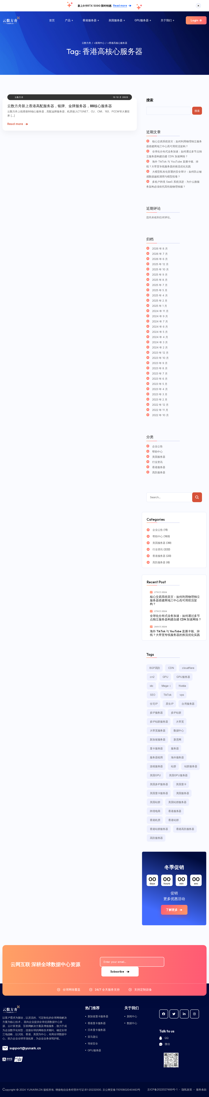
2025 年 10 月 (160, 269)
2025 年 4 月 (160, 295)
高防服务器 (158, 472)
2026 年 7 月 (160, 253)
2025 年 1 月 (159, 305)
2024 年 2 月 (160, 347)
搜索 (149, 100)
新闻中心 (132, 1016)
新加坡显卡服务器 (98, 1016)
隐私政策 (187, 1089)
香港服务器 (89, 20)
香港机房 (155, 820)
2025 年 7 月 (160, 285)
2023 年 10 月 (160, 357)
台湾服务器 (188, 703)
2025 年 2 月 (159, 300)
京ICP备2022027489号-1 (162, 1089)
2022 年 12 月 (160, 404)
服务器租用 (156, 757)
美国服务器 (115, 20)
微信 (167, 1044)
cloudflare (188, 668)
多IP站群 (176, 712)
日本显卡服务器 (97, 1029)
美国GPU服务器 (178, 775)
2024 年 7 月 (160, 321)
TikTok (167, 694)
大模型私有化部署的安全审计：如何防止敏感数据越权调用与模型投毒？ (174, 174)
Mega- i (165, 685)
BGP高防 (154, 668)
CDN (171, 668)
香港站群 (173, 820)
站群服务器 (190, 766)
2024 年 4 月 (160, 337)
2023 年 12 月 (160, 352)
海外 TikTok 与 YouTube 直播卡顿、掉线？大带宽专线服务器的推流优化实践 (172, 164)
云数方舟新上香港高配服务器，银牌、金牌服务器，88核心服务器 (59, 106)
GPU (165, 676)
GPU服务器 (142, 20)
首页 (52, 20)
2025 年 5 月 (159, 290)
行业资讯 (157, 462)
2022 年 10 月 (160, 415)
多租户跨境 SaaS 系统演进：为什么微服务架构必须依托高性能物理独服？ (173, 184)
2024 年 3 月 (160, 342)
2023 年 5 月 (159, 384)
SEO (152, 694)
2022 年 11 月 (160, 410)
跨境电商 (155, 811)
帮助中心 (157, 451)
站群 (173, 766)
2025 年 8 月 (160, 279)
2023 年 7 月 (160, 373)
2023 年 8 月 (160, 368)
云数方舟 (19, 97)
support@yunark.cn (25, 1048)
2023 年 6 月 (160, 378)
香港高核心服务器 (112, 51)
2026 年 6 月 (160, 259)
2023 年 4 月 (160, 389)
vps (182, 694)
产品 (68, 20)
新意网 (177, 739)
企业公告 (157, 446)
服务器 (175, 748)
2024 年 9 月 (160, 316)
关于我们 (166, 20)
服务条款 (201, 1089)
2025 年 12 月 (160, 264)
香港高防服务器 (185, 829)
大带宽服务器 (157, 730)
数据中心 (179, 730)
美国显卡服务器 (159, 793)
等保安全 (93, 1043)
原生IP (169, 703)
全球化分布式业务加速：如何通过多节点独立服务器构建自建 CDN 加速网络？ (174, 154)
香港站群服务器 (159, 829)
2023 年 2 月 (159, 399)
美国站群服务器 (177, 802)
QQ (166, 1038)
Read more (15, 124)
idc (151, 685)
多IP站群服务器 (159, 721)
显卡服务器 (156, 748)
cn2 (152, 676)
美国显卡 (181, 784)
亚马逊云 (93, 1036)
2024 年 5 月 (160, 331)
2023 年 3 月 (159, 394)
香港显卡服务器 (97, 1023)
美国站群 (155, 802)
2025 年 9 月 (160, 274)
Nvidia (182, 685)
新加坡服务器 (157, 739)
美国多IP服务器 (159, 784)
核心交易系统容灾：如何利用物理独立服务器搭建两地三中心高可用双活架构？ (174, 144)
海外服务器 (177, 757)
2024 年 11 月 (160, 311)
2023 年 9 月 (160, 363)
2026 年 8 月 (160, 248)
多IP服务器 (156, 712)
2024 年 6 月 (160, 326)
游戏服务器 (156, 766)
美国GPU (155, 775)
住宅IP (154, 703)
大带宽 (180, 721)
